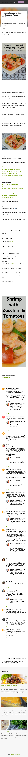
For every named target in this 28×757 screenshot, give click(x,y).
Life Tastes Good (10, 618)
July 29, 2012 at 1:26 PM (18, 599)
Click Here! (21, 2)
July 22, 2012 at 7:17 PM (16, 529)
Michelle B (9, 581)
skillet (12, 263)
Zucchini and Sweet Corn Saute (10, 173)
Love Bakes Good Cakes (12, 388)
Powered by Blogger (15, 754)
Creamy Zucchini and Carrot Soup (11, 169)
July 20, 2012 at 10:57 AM (16, 469)
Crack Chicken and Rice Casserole (8, 708)
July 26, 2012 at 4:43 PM (11, 591)
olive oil (11, 241)
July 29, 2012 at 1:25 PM (18, 570)
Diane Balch (9, 558)
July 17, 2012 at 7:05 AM (11, 389)
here (15, 208)
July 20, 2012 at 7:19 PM (20, 492)
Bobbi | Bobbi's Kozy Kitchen (13, 590)
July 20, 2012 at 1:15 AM (16, 433)
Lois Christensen (10, 511)
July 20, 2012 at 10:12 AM (17, 444)
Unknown (8, 433)
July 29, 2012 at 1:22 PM (18, 459)
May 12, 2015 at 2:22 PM (16, 609)
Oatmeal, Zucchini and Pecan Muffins (12, 171)
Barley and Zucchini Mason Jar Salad (12, 175)
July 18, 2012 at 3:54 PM (18, 422)
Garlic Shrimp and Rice (8, 197)
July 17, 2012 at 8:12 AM (19, 416)
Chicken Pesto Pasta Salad (9, 167)
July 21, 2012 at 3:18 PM (20, 511)
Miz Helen (8, 445)
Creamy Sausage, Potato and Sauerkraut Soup (11, 731)
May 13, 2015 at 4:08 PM (16, 629)
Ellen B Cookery (10, 416)
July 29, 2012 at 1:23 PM (18, 482)
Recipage (15, 283)
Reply (7, 413)
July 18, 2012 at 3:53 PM (18, 404)
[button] (2, 19)
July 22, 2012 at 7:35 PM (17, 558)
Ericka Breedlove (10, 492)
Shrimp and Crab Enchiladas (9, 195)
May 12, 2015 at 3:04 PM (20, 618)
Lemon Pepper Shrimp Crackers (10, 193)
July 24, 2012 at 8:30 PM (16, 581)
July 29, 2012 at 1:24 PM (18, 501)
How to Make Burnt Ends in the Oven (9, 685)
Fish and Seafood (6, 377)
